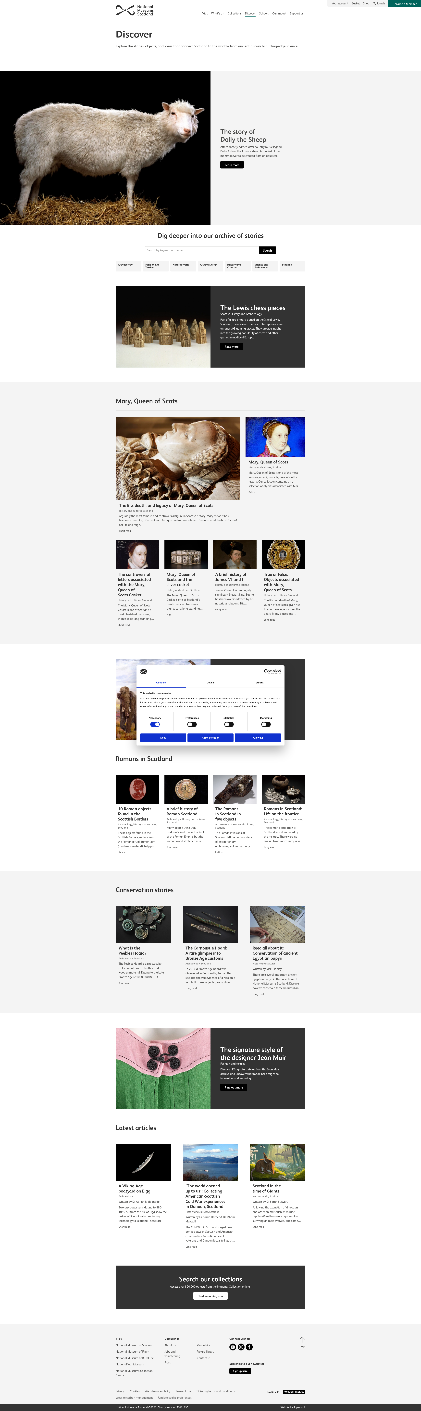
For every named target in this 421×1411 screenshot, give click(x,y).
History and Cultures (234, 266)
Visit (205, 13)
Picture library (205, 1351)
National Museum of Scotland (134, 1345)
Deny (163, 737)
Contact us (203, 1358)
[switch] (192, 724)
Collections (234, 13)
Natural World (181, 264)
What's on (217, 13)
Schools (264, 13)
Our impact (279, 13)
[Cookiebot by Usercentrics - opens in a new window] (266, 671)
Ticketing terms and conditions (215, 1391)
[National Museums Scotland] (135, 10)
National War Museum (130, 1364)
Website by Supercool (293, 1407)
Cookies (135, 1391)
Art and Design (208, 264)
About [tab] (259, 682)
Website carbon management (134, 1397)
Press (167, 1362)
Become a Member (405, 4)
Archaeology (125, 264)
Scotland (287, 264)
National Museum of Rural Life (135, 1358)
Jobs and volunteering (172, 1354)
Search (267, 250)
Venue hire (203, 1345)
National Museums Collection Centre (134, 1373)
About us (170, 1345)
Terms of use (183, 1391)
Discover (250, 13)
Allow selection (210, 737)
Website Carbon (294, 1392)
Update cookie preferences (175, 1397)
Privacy (120, 1391)
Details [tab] (211, 682)
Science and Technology (261, 266)
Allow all (258, 737)
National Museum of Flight (132, 1351)
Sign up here (240, 1371)
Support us (296, 13)
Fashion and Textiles (152, 266)
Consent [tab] (161, 682)
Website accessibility (157, 1391)
